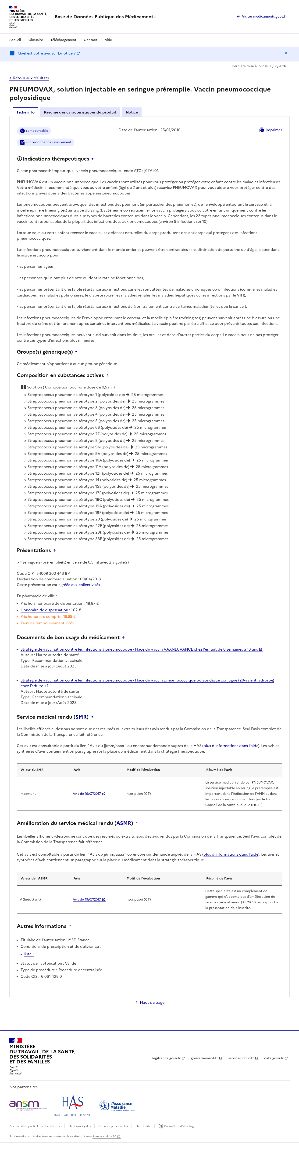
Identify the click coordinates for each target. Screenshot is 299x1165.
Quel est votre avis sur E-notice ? (46, 53)
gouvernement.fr (204, 1058)
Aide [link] (108, 39)
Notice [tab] (132, 112)
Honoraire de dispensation (44, 610)
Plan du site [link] (143, 1126)
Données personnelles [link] (113, 1126)
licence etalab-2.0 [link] (104, 1136)
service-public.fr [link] (241, 1058)
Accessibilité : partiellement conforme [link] (35, 1126)
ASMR (123, 823)
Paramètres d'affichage (180, 1126)
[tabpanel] (149, 556)
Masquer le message (286, 53)
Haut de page (152, 1002)
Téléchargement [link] (63, 39)
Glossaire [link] (35, 39)
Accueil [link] (15, 39)
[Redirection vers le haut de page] (93, 159)
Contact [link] (90, 39)
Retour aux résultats (31, 78)
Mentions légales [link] (79, 1126)
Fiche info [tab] (26, 112)
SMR (81, 717)
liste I (29, 954)
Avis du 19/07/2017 (87, 793)
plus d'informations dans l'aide (230, 745)
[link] (105, 16)
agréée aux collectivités (79, 584)
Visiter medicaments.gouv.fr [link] (264, 16)
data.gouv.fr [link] (274, 1058)
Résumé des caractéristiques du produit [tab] (80, 112)
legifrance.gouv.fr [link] (166, 1058)
